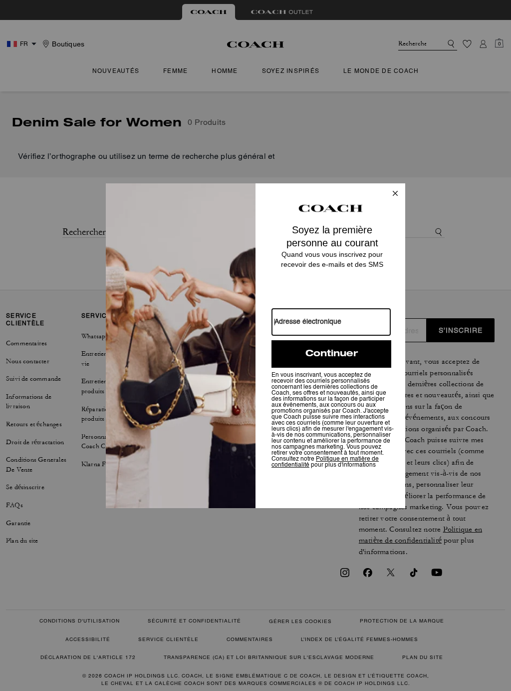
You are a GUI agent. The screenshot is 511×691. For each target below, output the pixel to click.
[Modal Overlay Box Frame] (255, 345)
